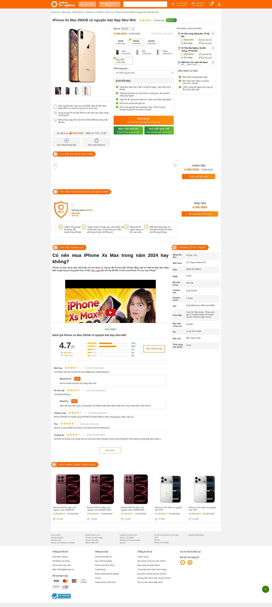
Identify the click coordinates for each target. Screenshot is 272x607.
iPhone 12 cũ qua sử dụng (130, 540)
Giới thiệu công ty (60, 557)
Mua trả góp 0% (128, 130)
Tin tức (98, 578)
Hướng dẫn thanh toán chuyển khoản (154, 578)
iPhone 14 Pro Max (161, 543)
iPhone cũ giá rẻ (57, 538)
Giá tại (117, 29)
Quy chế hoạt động (103, 561)
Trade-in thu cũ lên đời (105, 582)
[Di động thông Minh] (63, 4)
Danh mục (89, 4)
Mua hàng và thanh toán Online (151, 561)
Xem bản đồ (206, 40)
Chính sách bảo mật (61, 565)
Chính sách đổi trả (103, 557)
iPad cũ (123, 543)
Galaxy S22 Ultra (91, 540)
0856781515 (189, 54)
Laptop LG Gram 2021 (128, 535)
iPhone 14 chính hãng (93, 538)
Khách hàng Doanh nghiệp (107, 574)
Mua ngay (143, 120)
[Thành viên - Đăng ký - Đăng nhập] (219, 4)
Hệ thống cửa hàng (61, 561)
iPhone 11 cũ (56, 540)
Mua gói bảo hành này (200, 214)
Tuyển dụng (100, 569)
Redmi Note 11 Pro (92, 535)
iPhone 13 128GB (127, 538)
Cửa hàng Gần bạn (200, 4)
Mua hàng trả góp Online (148, 565)
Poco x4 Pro (55, 535)
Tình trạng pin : (121, 68)
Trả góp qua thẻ (159, 130)
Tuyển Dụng (142, 557)
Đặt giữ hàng (206, 43)
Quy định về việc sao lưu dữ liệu (151, 574)
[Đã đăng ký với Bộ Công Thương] (61, 596)
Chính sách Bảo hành (104, 565)
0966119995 (77, 133)
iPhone (157, 540)
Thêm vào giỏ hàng (198, 176)
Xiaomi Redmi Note (196, 535)
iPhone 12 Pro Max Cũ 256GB (62, 543)
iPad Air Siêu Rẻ (91, 543)
